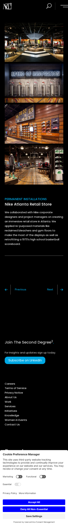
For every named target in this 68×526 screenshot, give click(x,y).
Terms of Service (16, 388)
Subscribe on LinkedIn (25, 360)
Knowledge (12, 415)
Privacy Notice (14, 392)
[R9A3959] (34, 42)
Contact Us (12, 424)
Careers (10, 384)
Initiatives (11, 411)
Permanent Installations (26, 199)
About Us (11, 397)
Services (10, 406)
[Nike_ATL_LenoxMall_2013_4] (34, 83)
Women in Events (16, 420)
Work (8, 402)
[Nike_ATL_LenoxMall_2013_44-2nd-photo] (34, 124)
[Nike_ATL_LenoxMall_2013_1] (34, 165)
